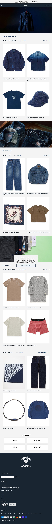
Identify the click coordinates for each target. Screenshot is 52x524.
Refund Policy (16, 513)
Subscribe (17, 476)
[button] (2, 5)
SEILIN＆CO (4, 510)
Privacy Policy (10, 513)
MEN (20, 44)
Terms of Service (3, 513)
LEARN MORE (34, 1)
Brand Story (6, 152)
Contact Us (35, 513)
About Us (40, 513)
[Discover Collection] (25, 24)
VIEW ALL (44, 44)
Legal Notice (27, 513)
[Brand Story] (25, 136)
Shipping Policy (21, 513)
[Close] (36, 256)
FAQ (31, 513)
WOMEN (24, 44)
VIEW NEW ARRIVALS (41, 354)
